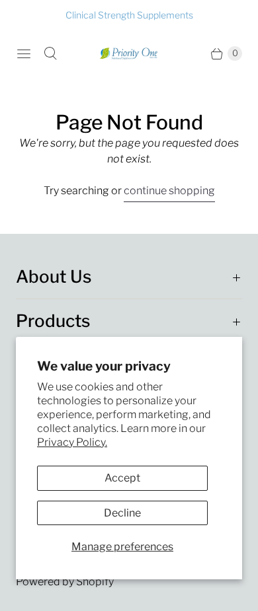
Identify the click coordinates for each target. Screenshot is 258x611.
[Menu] (24, 53)
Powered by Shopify (65, 581)
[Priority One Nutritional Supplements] (129, 53)
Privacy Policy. (72, 442)
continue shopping (169, 190)
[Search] (50, 53)
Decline (122, 513)
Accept (122, 478)
